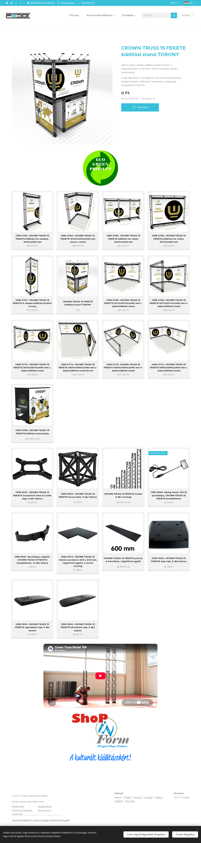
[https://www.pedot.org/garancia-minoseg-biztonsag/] (20, 2)
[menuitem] (75, 15)
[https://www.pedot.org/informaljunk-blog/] (16, 2)
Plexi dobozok (44, 810)
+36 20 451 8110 (88, 2)
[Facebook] (7, 2)
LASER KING (17, 814)
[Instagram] (11, 2)
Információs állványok (22, 810)
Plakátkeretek (18, 806)
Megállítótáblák (45, 806)
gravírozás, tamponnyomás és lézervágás (42, 814)
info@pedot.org (68, 2)
